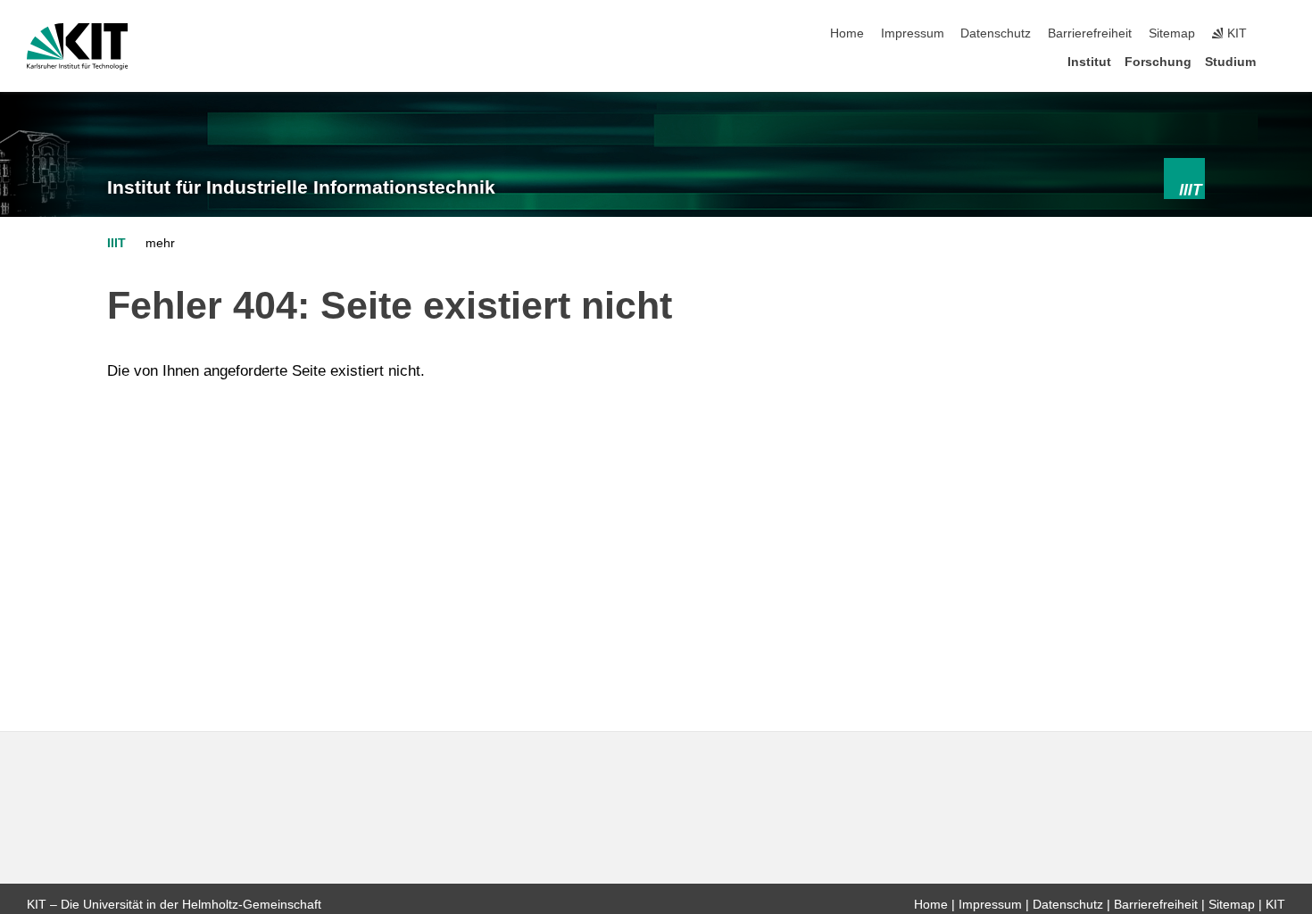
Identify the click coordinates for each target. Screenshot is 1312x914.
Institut (1089, 62)
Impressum (912, 33)
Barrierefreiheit (1090, 33)
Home (847, 33)
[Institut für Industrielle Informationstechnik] (1184, 178)
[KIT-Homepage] (77, 46)
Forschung (1158, 62)
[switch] (1280, 34)
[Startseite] (1280, 61)
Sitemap (1172, 33)
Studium (1230, 62)
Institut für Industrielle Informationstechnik (301, 187)
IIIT (116, 243)
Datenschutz (995, 33)
